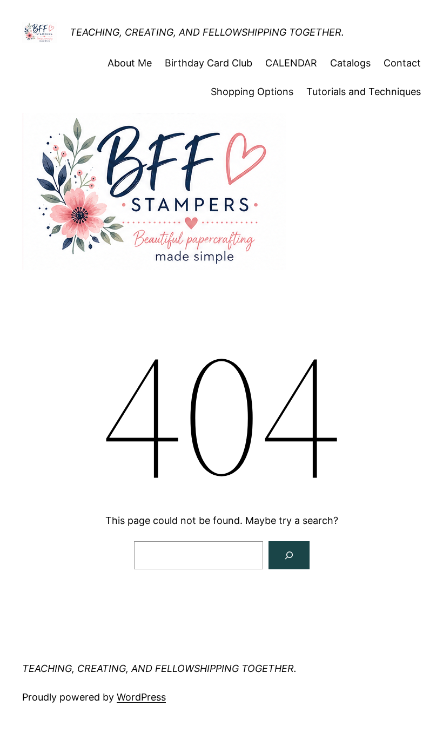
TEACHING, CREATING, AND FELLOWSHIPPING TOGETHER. (207, 32)
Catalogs (350, 63)
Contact (402, 63)
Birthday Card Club (208, 63)
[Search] (289, 555)
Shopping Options (252, 91)
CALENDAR (291, 63)
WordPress (141, 697)
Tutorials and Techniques (363, 91)
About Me (130, 63)
